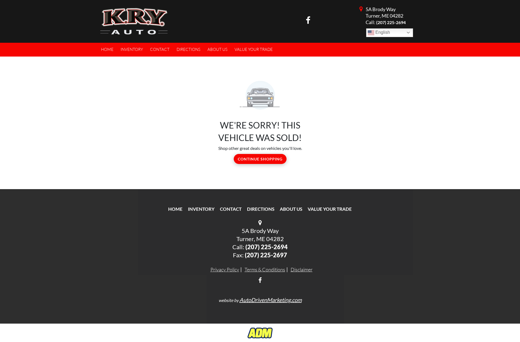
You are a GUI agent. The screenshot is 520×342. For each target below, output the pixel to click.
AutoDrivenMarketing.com (270, 300)
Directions (260, 209)
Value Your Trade (330, 209)
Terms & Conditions (265, 269)
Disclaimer (302, 269)
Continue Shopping (260, 159)
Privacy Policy (224, 269)
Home (175, 209)
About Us (291, 209)
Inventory (201, 209)
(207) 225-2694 (391, 22)
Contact (231, 209)
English (382, 32)
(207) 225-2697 (266, 255)
